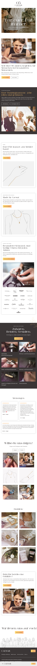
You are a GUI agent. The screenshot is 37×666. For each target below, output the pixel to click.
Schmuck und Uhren (20, 654)
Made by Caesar (13, 654)
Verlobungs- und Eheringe (5, 654)
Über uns (26, 654)
